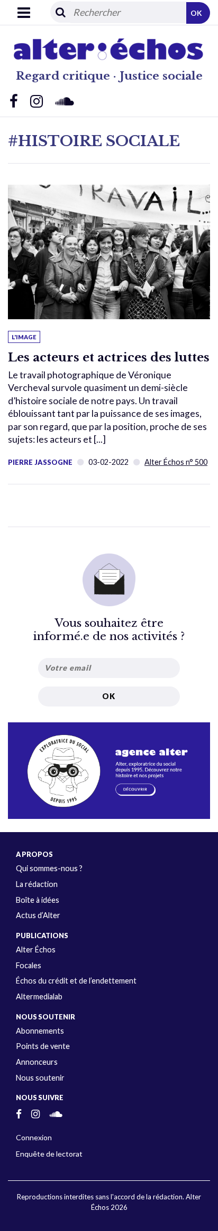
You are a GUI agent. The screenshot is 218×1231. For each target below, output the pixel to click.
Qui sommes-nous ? (49, 868)
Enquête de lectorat (49, 1153)
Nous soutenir (40, 1077)
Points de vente (43, 1046)
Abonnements (40, 1030)
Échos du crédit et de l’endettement (76, 980)
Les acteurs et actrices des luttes (109, 357)
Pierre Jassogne (40, 462)
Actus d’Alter (38, 915)
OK (196, 12)
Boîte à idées (37, 899)
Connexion (34, 1137)
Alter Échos (36, 949)
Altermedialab (39, 996)
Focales (28, 965)
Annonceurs (37, 1061)
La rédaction (37, 884)
